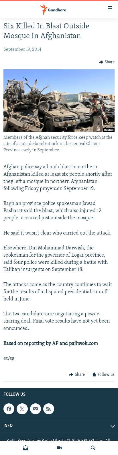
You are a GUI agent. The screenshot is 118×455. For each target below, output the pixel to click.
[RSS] (48, 408)
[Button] (107, 62)
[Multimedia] (59, 448)
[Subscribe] (35, 408)
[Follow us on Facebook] (8, 408)
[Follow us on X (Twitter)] (22, 408)
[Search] (93, 448)
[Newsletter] (25, 448)
